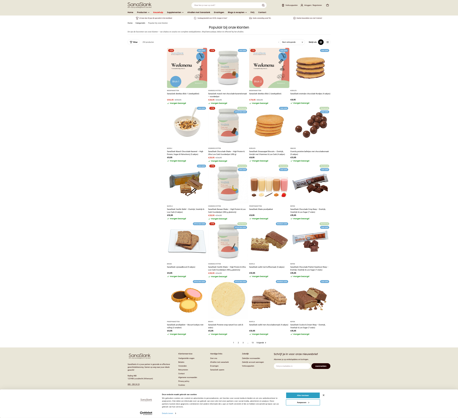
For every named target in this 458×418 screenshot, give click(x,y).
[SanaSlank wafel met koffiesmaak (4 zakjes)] (269, 241)
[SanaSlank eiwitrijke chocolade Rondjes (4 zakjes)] (310, 68)
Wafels (170, 206)
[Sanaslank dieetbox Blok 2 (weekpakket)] (269, 68)
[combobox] (229, 5)
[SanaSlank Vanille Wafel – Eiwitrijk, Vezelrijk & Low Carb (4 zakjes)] (187, 183)
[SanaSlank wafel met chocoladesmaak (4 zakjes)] (269, 299)
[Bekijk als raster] (321, 42)
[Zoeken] (263, 5)
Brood (169, 264)
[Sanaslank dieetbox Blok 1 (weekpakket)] (187, 68)
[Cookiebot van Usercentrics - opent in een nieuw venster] (146, 413)
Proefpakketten (255, 206)
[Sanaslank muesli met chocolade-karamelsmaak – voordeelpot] (228, 68)
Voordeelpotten (214, 90)
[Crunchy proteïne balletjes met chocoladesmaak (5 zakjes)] (310, 126)
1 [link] (233, 343)
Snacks (293, 148)
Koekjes (293, 90)
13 (253, 343)
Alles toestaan (303, 395)
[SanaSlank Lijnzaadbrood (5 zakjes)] (187, 241)
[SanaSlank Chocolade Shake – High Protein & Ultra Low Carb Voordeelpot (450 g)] (228, 126)
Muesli (169, 148)
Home (130, 23)
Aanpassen (301, 402)
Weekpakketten (173, 90)
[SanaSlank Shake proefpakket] (269, 183)
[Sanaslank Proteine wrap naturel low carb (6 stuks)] (228, 299)
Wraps (210, 322)
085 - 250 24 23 (134, 384)
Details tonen (167, 413)
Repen (292, 206)
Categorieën (140, 23)
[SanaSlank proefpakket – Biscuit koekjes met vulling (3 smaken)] (187, 299)
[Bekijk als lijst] (327, 42)
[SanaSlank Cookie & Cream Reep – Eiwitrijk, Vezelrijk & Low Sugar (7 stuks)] (310, 299)
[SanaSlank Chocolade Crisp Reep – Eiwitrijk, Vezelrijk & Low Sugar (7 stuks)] (310, 183)
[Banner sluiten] (323, 395)
